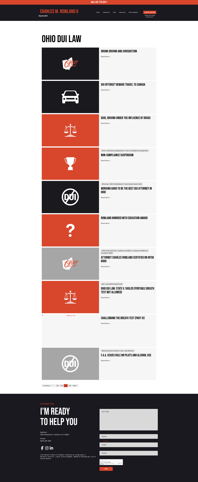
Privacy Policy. (47, 457)
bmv (103, 151)
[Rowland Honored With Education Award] (70, 230)
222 (69, 386)
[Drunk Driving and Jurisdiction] (70, 64)
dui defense (129, 351)
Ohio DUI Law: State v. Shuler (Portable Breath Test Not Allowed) (127, 290)
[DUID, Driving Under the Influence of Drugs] (70, 130)
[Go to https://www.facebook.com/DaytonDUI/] (42, 448)
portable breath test (114, 284)
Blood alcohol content (110, 351)
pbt (103, 284)
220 (61, 386)
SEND (106, 469)
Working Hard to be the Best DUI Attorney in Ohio (126, 190)
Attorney (105, 184)
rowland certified (124, 251)
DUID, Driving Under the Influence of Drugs (126, 118)
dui (122, 351)
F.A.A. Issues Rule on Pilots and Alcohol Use (126, 355)
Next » (75, 386)
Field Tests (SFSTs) (109, 251)
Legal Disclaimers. (65, 457)
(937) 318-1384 (45, 441)
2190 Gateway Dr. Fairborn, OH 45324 (54, 435)
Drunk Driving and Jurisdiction (119, 51)
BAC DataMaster (116, 184)
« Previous (46, 386)
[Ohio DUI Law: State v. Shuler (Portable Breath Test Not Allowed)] (70, 297)
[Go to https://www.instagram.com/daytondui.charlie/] (47, 448)
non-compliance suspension (137, 151)
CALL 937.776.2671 (99, 2)
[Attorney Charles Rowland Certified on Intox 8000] (70, 264)
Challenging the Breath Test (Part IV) (123, 318)
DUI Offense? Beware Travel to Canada (123, 85)
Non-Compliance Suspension (117, 155)
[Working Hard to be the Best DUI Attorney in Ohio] (70, 197)
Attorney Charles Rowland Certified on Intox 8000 (127, 259)
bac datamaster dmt (133, 184)
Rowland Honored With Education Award (124, 218)
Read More (106, 57)
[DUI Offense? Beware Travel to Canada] (70, 97)
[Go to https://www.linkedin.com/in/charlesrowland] (51, 448)
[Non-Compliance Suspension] (70, 164)
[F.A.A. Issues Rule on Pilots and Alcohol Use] (70, 364)
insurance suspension (115, 151)
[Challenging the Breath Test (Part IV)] (70, 330)
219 (57, 386)
